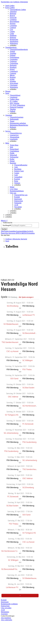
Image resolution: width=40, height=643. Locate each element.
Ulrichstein (13, 85)
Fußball (12, 111)
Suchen (4, 229)
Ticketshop (31, 233)
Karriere (17, 179)
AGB (16, 205)
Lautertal (13, 73)
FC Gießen (14, 101)
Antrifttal (13, 53)
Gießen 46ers (14, 99)
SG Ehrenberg (12, 306)
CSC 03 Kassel (12, 351)
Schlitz (12, 79)
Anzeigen (4, 614)
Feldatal (12, 55)
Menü (3, 221)
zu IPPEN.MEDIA (20, 233)
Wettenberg (14, 43)
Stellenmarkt (14, 119)
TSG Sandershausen (10, 342)
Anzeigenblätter (21, 231)
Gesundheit (18, 177)
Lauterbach (14, 71)
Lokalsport (13, 97)
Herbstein (13, 65)
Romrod (13, 77)
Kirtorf (12, 69)
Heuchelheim (14, 21)
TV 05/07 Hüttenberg (17, 105)
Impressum (18, 199)
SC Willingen (27, 360)
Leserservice (14, 135)
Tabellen (13, 109)
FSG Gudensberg (29, 442)
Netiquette (17, 203)
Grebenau (13, 61)
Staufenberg (14, 41)
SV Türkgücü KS (11, 415)
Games (16, 173)
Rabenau (13, 37)
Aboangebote (14, 137)
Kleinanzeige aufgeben (18, 123)
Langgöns (13, 25)
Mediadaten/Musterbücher (19, 125)
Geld (16, 175)
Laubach (13, 27)
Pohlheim (13, 35)
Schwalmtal (14, 83)
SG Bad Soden (28, 388)
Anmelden (12, 231)
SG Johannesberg (11, 433)
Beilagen (13, 127)
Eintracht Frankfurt (16, 107)
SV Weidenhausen (11, 324)
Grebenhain (14, 63)
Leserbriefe (14, 139)
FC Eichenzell (27, 424)
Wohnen (17, 183)
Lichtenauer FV (28, 315)
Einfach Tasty (19, 171)
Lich (11, 29)
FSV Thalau (27, 369)
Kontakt (17, 197)
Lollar (12, 33)
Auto (16, 167)
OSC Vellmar (13, 397)
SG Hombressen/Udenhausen (13, 551)
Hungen (12, 23)
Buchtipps (17, 169)
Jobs (2, 231)
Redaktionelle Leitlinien (9, 604)
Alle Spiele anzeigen (26, 297)
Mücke (12, 75)
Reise (16, 181)
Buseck (12, 15)
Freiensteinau (14, 57)
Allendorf (13, 12)
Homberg (13, 67)
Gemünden (14, 59)
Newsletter (18, 207)
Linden (12, 31)
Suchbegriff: (7, 225)
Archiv (29, 231)
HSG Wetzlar (14, 103)
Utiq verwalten (6, 608)
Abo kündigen (6, 618)
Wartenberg (14, 87)
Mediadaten (5, 612)
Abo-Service (9, 233)
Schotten (13, 81)
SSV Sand (14, 379)
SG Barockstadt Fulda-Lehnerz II (14, 569)
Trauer (12, 121)
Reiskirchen (14, 39)
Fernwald (13, 17)
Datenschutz (18, 201)
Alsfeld (12, 51)
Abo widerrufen (6, 620)
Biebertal (13, 14)
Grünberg (13, 19)
